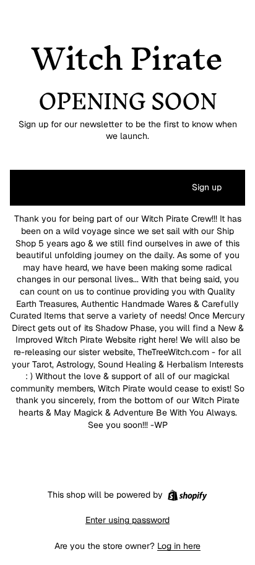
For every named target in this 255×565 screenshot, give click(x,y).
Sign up (207, 187)
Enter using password (127, 519)
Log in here (179, 545)
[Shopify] (187, 495)
